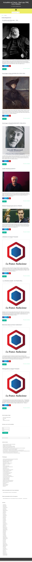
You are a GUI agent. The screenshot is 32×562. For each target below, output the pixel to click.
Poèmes (4, 486)
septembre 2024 (5, 510)
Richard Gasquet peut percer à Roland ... (12, 206)
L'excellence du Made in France (6, 470)
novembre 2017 (5, 549)
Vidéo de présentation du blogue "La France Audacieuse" (10, 492)
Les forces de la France (5, 477)
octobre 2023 (4, 515)
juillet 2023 (4, 517)
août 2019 (4, 539)
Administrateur (10, 21)
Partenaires (4, 483)
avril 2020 (4, 534)
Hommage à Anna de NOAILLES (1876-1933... (14, 73)
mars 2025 (4, 508)
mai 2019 (4, 541)
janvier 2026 (4, 506)
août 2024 (4, 511)
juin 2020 (4, 532)
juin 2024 (4, 513)
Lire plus (4, 118)
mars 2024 (4, 514)
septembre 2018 (5, 545)
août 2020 (4, 530)
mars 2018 (4, 548)
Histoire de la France (5, 468)
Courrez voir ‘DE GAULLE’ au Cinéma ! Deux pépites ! (9, 444)
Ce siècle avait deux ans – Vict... (10, 20)
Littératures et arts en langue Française (7, 480)
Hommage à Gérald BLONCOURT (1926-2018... (14, 123)
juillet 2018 (4, 546)
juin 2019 (4, 540)
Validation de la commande (6, 420)
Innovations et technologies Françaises (7, 469)
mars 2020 (4, 535)
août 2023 (4, 516)
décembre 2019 (5, 537)
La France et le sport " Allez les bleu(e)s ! (8, 476)
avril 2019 (4, 542)
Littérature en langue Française (10, 237)
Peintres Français (5, 485)
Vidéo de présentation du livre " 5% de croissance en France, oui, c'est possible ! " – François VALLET (15, 498)
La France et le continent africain (7, 475)
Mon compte (4, 418)
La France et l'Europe (5, 474)
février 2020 (4, 536)
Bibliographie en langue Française (10, 368)
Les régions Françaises (5, 478)
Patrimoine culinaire (5, 484)
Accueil (2, 15)
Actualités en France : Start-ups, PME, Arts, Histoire (16, 3)
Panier (3, 419)
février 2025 (4, 509)
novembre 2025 (5, 507)
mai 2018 (4, 547)
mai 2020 (4, 533)
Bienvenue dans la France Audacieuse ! (12, 324)
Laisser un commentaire (27, 68)
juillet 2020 (4, 531)
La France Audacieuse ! (5, 471)
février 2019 (4, 543)
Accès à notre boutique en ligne (6, 417)
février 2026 (4, 505)
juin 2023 (4, 518)
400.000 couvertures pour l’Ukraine (7, 445)
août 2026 (4, 504)
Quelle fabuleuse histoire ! (9, 168)
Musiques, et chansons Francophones (7, 481)
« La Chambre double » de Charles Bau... (12, 280)
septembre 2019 (5, 538)
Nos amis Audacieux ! (5, 482)
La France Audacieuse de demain (7, 472)
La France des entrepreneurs (6, 473)
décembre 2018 (5, 544)
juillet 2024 (4, 512)
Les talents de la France (6, 479)
